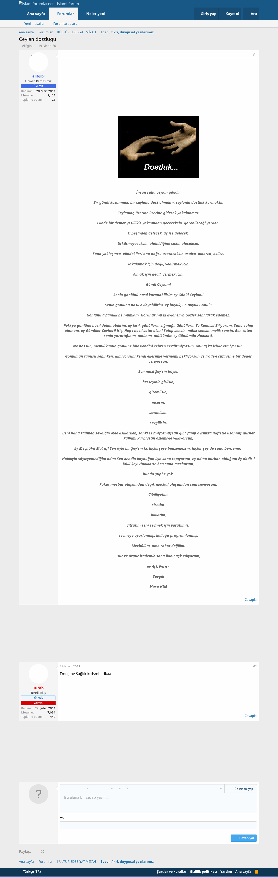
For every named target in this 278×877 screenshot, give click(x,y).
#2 (255, 666)
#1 (255, 54)
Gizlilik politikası (203, 871)
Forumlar (65, 13)
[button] (109, 14)
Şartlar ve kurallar (172, 871)
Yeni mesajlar (34, 23)
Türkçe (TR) (31, 871)
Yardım (226, 871)
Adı (63, 817)
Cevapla (251, 599)
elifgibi (27, 46)
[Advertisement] (158, 87)
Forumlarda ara (65, 23)
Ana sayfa (36, 13)
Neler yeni (95, 13)
